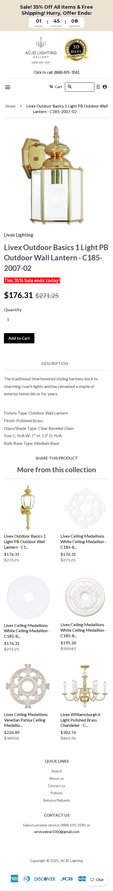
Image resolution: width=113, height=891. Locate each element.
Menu (8, 87)
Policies (56, 793)
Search (56, 771)
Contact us (56, 786)
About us (56, 778)
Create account (104, 87)
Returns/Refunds (56, 800)
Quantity (13, 309)
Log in (98, 87)
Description (54, 363)
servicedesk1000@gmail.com (56, 832)
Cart (58, 86)
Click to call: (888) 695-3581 (57, 72)
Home (10, 106)
